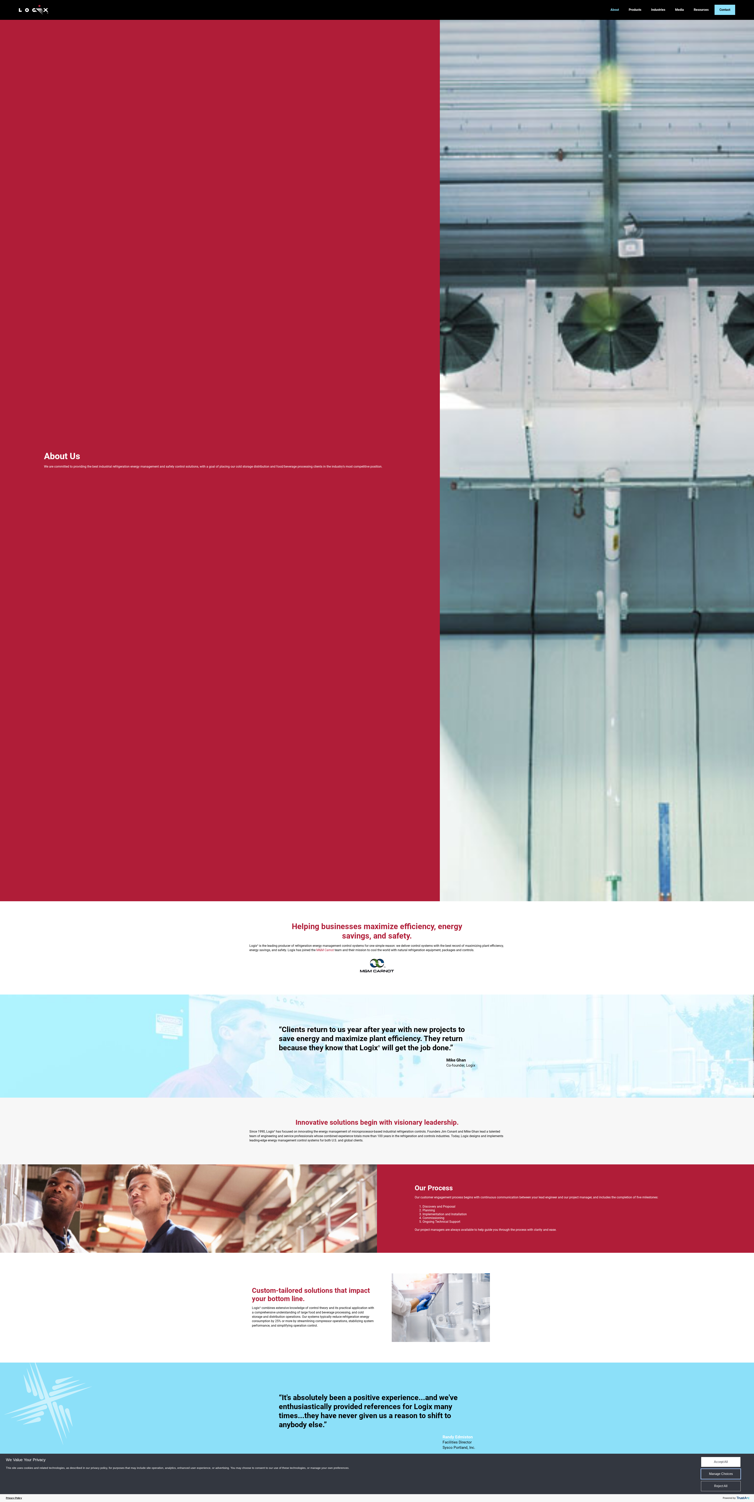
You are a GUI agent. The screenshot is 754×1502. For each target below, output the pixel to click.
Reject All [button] (720, 1486)
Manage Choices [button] (721, 1473)
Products (635, 9)
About (614, 9)
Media (679, 9)
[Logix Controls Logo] (33, 10)
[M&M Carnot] (377, 965)
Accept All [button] (721, 1462)
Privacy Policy (14, 1498)
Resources (701, 9)
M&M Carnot (325, 950)
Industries (658, 9)
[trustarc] (743, 1498)
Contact (724, 10)
